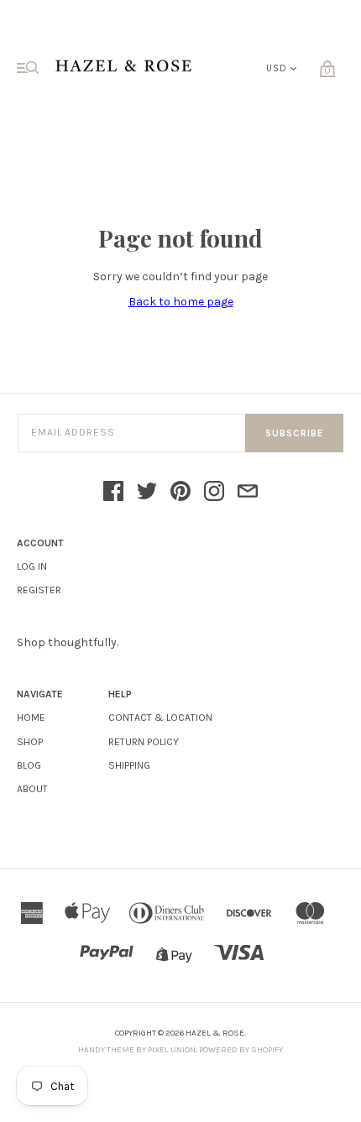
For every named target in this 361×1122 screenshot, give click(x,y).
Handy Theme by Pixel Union (137, 1050)
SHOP (30, 742)
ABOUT (32, 789)
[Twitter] (147, 492)
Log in (32, 566)
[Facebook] (113, 492)
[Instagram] (214, 492)
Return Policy (143, 742)
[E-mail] (248, 492)
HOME (31, 717)
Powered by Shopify (241, 1050)
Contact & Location (160, 717)
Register (39, 590)
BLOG (29, 765)
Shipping (129, 765)
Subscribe (294, 433)
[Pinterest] (180, 492)
